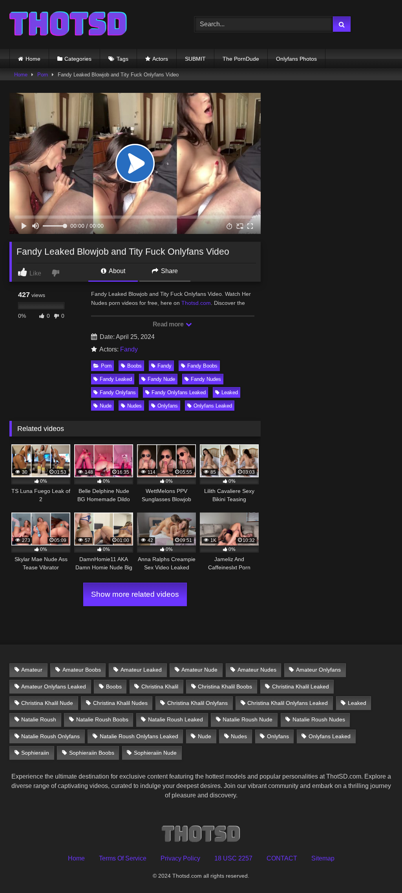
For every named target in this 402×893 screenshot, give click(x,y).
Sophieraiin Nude (155, 753)
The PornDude (241, 59)
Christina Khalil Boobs (225, 686)
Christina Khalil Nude (47, 703)
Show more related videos (135, 594)
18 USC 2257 (233, 858)
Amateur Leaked (141, 670)
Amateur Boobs (81, 670)
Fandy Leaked (116, 379)
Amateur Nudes (257, 670)
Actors (160, 59)
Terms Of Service (122, 858)
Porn (42, 75)
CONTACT (282, 858)
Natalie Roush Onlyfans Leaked (139, 736)
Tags (122, 59)
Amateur (31, 670)
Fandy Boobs (202, 366)
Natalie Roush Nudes (318, 719)
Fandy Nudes (206, 379)
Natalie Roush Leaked (175, 719)
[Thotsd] (89, 24)
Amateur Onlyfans (318, 670)
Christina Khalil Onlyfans (197, 703)
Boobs (134, 366)
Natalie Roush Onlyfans (50, 736)
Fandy (129, 349)
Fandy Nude (161, 379)
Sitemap (322, 858)
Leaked (229, 392)
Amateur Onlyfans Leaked (53, 686)
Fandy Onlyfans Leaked (179, 392)
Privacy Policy (180, 858)
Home (33, 59)
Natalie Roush (38, 719)
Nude (105, 406)
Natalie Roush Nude (247, 719)
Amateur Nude (199, 670)
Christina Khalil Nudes (120, 703)
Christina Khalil (159, 686)
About (116, 271)
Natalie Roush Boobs (102, 719)
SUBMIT (195, 59)
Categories (77, 59)
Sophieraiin (35, 753)
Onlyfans (167, 406)
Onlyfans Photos (296, 59)
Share (168, 271)
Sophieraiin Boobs (91, 753)
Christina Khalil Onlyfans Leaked (287, 703)
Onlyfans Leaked (213, 406)
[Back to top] (377, 869)
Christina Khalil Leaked (300, 686)
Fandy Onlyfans (118, 392)
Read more (169, 324)
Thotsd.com (196, 303)
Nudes (134, 406)
